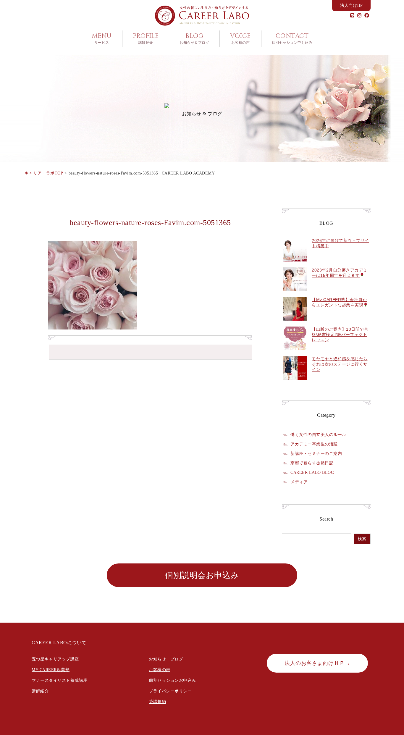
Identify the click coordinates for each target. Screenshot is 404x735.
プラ (153, 691)
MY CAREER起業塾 (51, 670)
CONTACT (292, 38)
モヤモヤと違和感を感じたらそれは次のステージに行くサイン (340, 364)
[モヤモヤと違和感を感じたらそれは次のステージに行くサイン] (295, 383)
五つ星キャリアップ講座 (55, 659)
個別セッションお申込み (172, 680)
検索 (362, 539)
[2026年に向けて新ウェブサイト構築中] (295, 264)
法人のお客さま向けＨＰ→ (317, 663)
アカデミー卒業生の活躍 (314, 444)
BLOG (194, 38)
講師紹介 (40, 691)
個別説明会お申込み (202, 575)
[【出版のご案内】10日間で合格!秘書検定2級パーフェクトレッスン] (295, 353)
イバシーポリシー (174, 691)
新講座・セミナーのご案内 (316, 453)
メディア (299, 481)
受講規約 (157, 702)
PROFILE (146, 38)
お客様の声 (159, 670)
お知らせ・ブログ (166, 659)
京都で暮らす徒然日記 (311, 463)
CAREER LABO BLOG (312, 472)
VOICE (240, 38)
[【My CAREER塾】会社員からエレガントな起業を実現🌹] (295, 324)
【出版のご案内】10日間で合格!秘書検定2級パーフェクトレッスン (340, 334)
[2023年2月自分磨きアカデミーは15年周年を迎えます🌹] (295, 294)
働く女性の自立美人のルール (318, 434)
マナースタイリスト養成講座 (60, 680)
